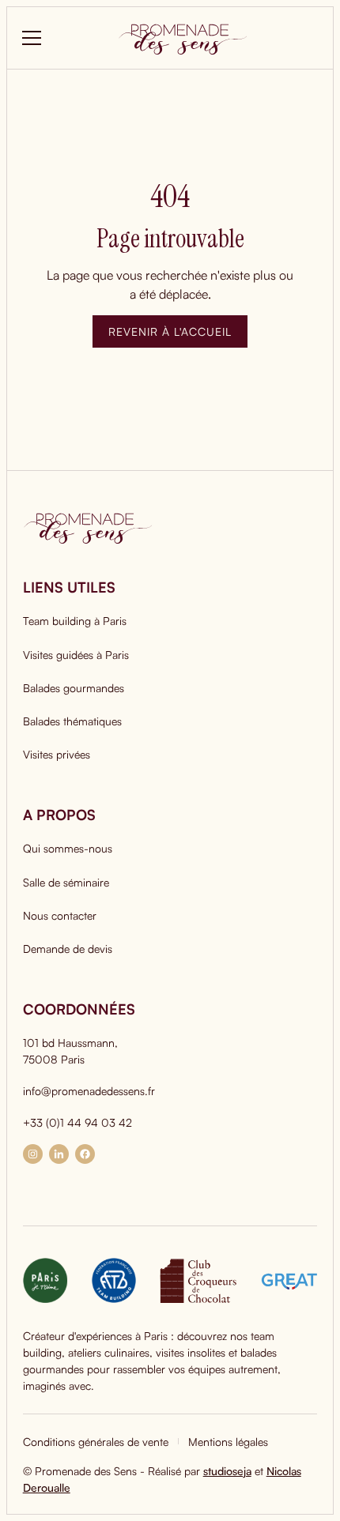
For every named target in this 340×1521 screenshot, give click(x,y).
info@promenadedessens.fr (89, 1090)
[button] (28, 38)
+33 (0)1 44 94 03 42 (77, 1122)
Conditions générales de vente (95, 1441)
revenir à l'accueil (170, 331)
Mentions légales (228, 1441)
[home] (182, 38)
